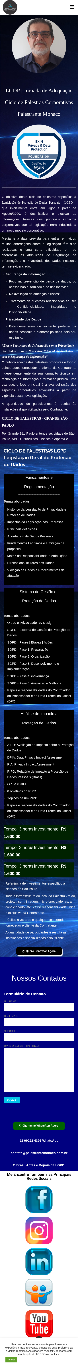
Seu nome (10, 1001)
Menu (72, 6)
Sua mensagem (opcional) (21, 1046)
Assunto (9, 1031)
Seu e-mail (11, 1016)
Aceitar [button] (11, 1359)
